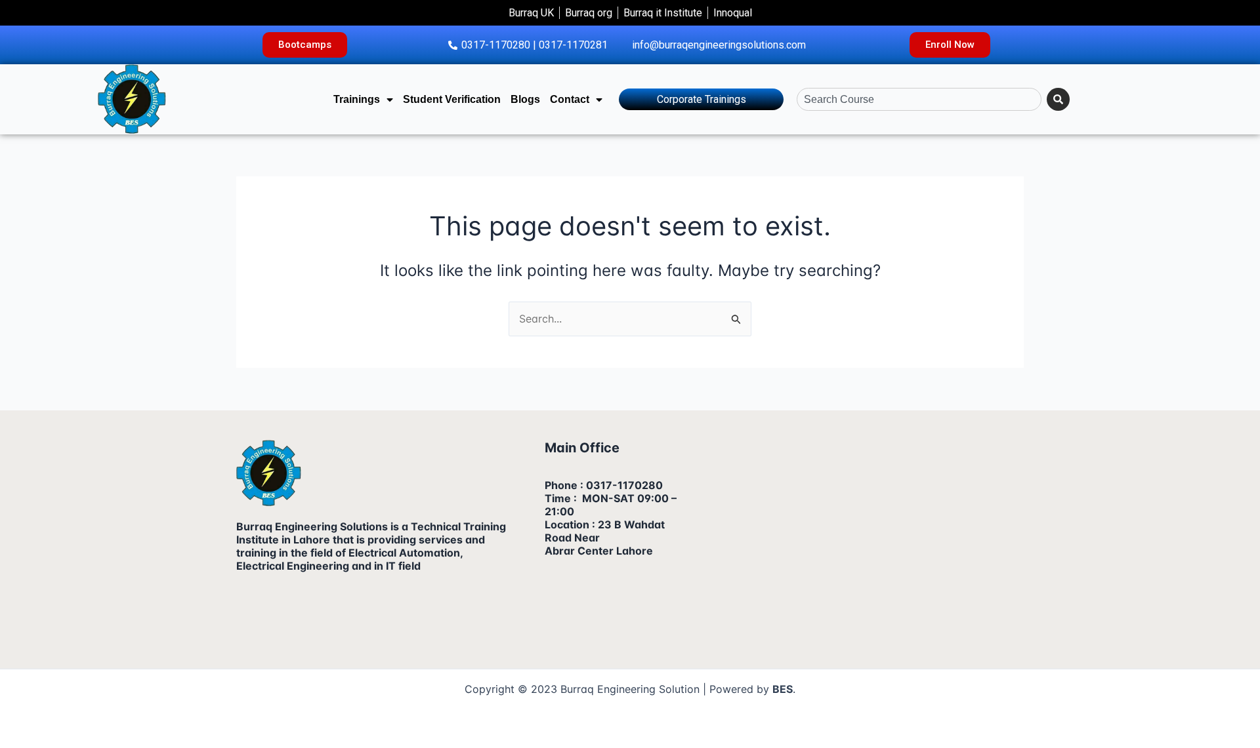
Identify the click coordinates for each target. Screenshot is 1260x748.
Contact (569, 99)
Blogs (525, 99)
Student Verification (452, 99)
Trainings (356, 99)
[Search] (1058, 99)
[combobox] (919, 99)
